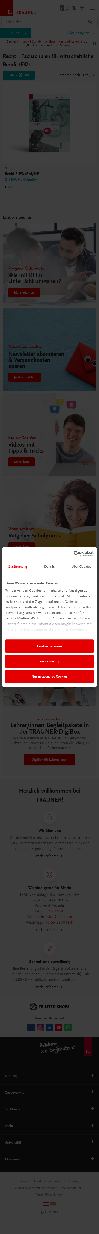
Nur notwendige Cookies (49, 676)
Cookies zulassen (49, 646)
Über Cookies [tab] (81, 566)
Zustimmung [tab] (17, 566)
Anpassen (47, 661)
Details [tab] (49, 566)
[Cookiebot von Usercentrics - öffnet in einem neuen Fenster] (73, 554)
